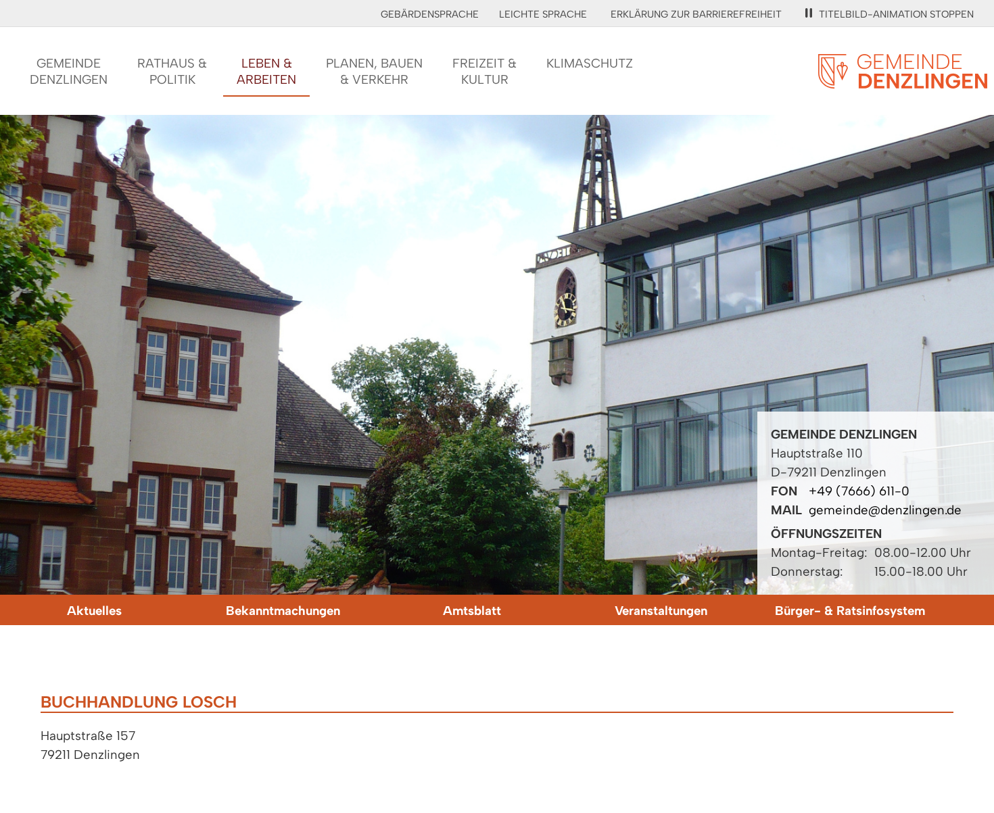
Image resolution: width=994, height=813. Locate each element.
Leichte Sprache (543, 14)
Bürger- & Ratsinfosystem (850, 610)
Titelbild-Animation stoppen (896, 14)
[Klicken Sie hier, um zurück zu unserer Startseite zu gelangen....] (902, 81)
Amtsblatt (472, 610)
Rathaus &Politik (172, 71)
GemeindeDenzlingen (69, 71)
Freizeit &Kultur (484, 71)
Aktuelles (94, 610)
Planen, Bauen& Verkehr (374, 71)
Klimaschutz (589, 63)
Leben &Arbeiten (266, 71)
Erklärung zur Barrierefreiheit (696, 14)
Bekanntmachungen (283, 610)
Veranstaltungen (661, 610)
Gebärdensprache (430, 14)
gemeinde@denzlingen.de (885, 510)
